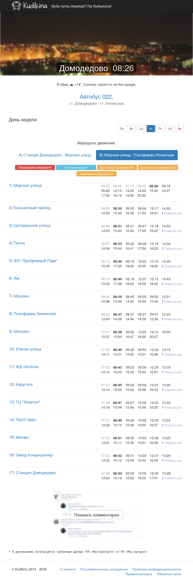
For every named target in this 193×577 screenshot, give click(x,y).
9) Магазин (19, 331)
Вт (131, 128)
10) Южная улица (25, 349)
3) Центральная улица (29, 225)
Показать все (173, 213)
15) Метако (19, 437)
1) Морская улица (25, 185)
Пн (122, 128)
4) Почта (17, 243)
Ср (141, 128)
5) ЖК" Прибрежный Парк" (33, 260)
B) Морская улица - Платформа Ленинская (137, 155)
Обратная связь (169, 573)
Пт (160, 128)
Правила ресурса (138, 573)
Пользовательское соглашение (104, 569)
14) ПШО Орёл (22, 419)
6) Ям (14, 278)
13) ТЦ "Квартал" (24, 402)
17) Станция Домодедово (32, 472)
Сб (170, 128)
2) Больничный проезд (30, 207)
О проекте (68, 569)
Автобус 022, (96, 96)
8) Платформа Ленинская (32, 313)
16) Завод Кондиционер (30, 455)
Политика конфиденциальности (156, 569)
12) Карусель (21, 384)
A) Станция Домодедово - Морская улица (55, 155)
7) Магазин (19, 296)
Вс (179, 128)
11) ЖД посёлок (23, 366)
